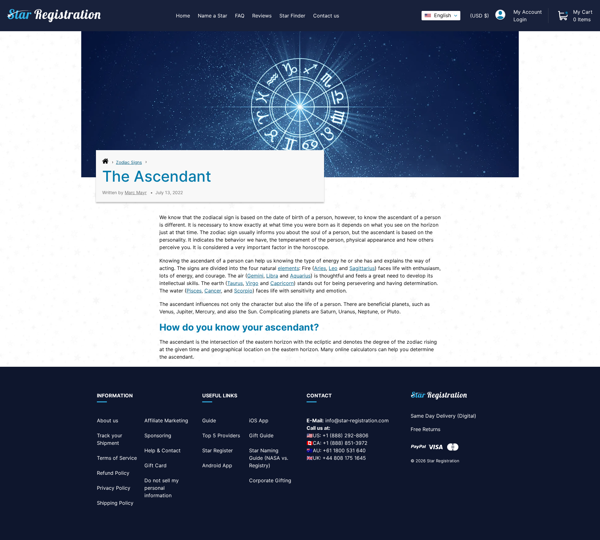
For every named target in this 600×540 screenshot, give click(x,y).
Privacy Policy (113, 488)
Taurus (235, 283)
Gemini (255, 275)
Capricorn (282, 283)
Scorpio (243, 290)
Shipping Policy (115, 503)
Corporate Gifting (270, 480)
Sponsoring (157, 435)
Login (520, 19)
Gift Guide (261, 435)
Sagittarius (362, 268)
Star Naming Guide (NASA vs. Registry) (268, 458)
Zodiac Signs (129, 162)
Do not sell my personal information (161, 487)
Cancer (212, 290)
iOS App (258, 420)
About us (107, 420)
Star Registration (443, 460)
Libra (272, 275)
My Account (527, 12)
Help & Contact (162, 450)
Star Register (217, 450)
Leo (333, 268)
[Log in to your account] (500, 16)
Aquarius (300, 275)
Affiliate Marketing (166, 420)
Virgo (252, 283)
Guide (209, 420)
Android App (217, 465)
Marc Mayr (136, 192)
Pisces (194, 290)
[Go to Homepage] (105, 162)
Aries (320, 268)
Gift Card (155, 465)
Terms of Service (117, 458)
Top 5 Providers (221, 435)
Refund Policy (113, 473)
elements (288, 268)
